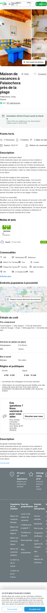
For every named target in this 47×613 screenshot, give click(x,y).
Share (26, 74)
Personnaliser (12, 609)
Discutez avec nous (34, 416)
